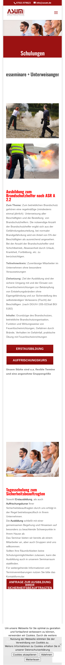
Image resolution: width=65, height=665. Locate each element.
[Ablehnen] (60, 644)
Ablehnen (46, 654)
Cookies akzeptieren (24, 654)
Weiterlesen (32, 659)
